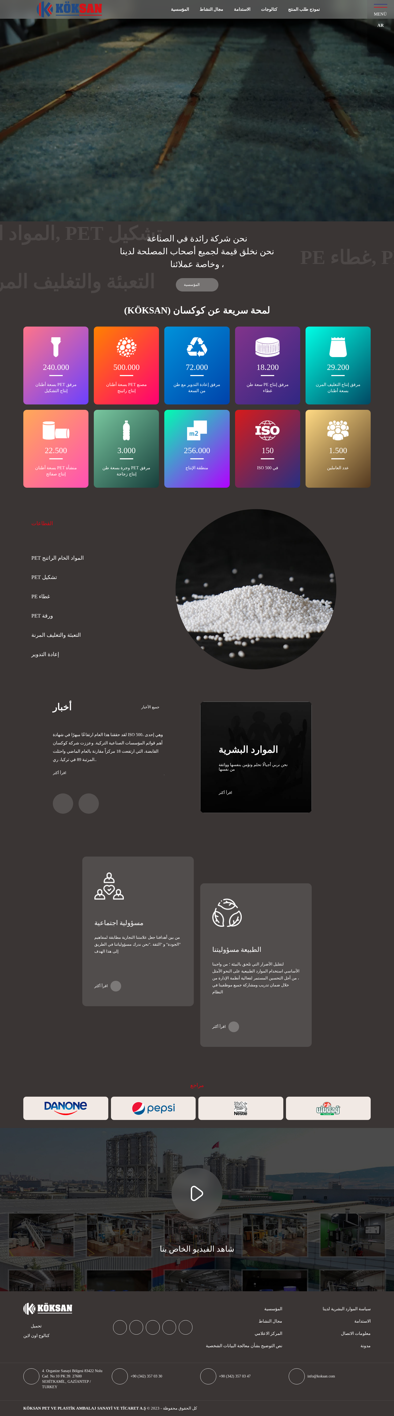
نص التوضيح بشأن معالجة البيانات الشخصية (244, 1345)
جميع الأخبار (150, 707)
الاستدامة (242, 9)
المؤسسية (180, 9)
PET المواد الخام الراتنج (57, 558)
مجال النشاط (211, 9)
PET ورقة (42, 616)
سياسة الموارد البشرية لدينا (347, 1309)
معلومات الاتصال (356, 1333)
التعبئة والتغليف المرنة (56, 635)
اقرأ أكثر (59, 773)
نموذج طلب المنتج (304, 9)
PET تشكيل (44, 577)
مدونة (365, 1345)
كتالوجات (269, 9)
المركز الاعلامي (268, 1333)
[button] (63, 803)
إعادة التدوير (45, 654)
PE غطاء (40, 596)
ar (380, 25)
